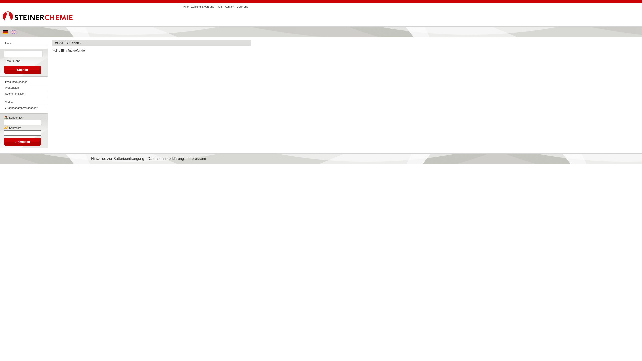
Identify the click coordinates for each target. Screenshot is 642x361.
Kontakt (229, 6)
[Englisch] (14, 32)
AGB (219, 6)
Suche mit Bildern (15, 93)
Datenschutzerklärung (166, 159)
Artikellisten (12, 87)
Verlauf (9, 102)
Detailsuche (12, 61)
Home (8, 43)
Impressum (196, 159)
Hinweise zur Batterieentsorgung (117, 159)
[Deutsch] (5, 32)
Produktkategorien (16, 81)
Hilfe (186, 6)
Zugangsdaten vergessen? (21, 107)
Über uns (242, 6)
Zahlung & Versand (202, 6)
